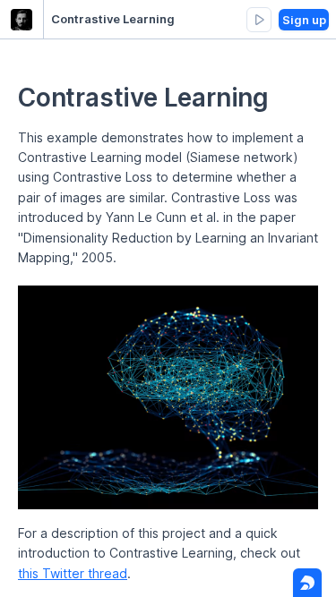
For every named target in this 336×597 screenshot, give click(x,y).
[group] (258, 19)
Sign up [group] (304, 20)
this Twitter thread (72, 573)
